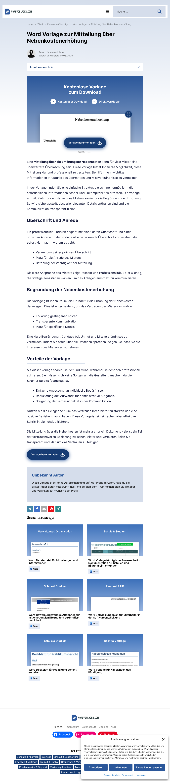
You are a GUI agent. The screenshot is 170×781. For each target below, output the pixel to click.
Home (30, 24)
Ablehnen (121, 767)
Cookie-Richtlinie (112, 775)
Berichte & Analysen (28, 756)
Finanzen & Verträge (57, 24)
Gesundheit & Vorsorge (73, 762)
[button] (163, 739)
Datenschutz (128, 775)
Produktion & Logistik (72, 772)
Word (40, 24)
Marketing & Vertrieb (61, 767)
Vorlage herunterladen (81, 142)
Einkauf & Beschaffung (66, 756)
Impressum (140, 775)
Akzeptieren (96, 767)
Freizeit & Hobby (49, 762)
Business (46, 756)
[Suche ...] (160, 11)
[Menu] (107, 11)
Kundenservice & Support (33, 767)
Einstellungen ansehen (149, 767)
